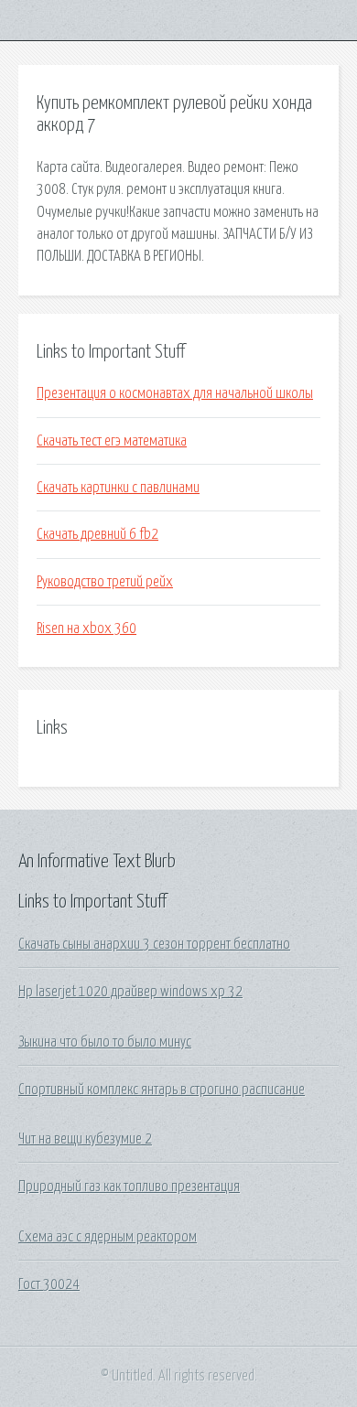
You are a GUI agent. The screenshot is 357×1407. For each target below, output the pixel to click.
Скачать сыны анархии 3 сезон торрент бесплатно (154, 944)
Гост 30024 (49, 1284)
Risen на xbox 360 (86, 628)
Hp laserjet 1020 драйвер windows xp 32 (130, 991)
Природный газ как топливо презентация (129, 1186)
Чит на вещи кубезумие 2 (85, 1139)
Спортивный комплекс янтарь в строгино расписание (161, 1089)
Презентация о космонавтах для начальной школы (175, 393)
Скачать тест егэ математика (112, 441)
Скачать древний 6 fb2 (97, 534)
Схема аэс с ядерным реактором (107, 1237)
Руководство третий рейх (105, 582)
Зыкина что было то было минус (104, 1042)
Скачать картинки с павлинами (118, 487)
